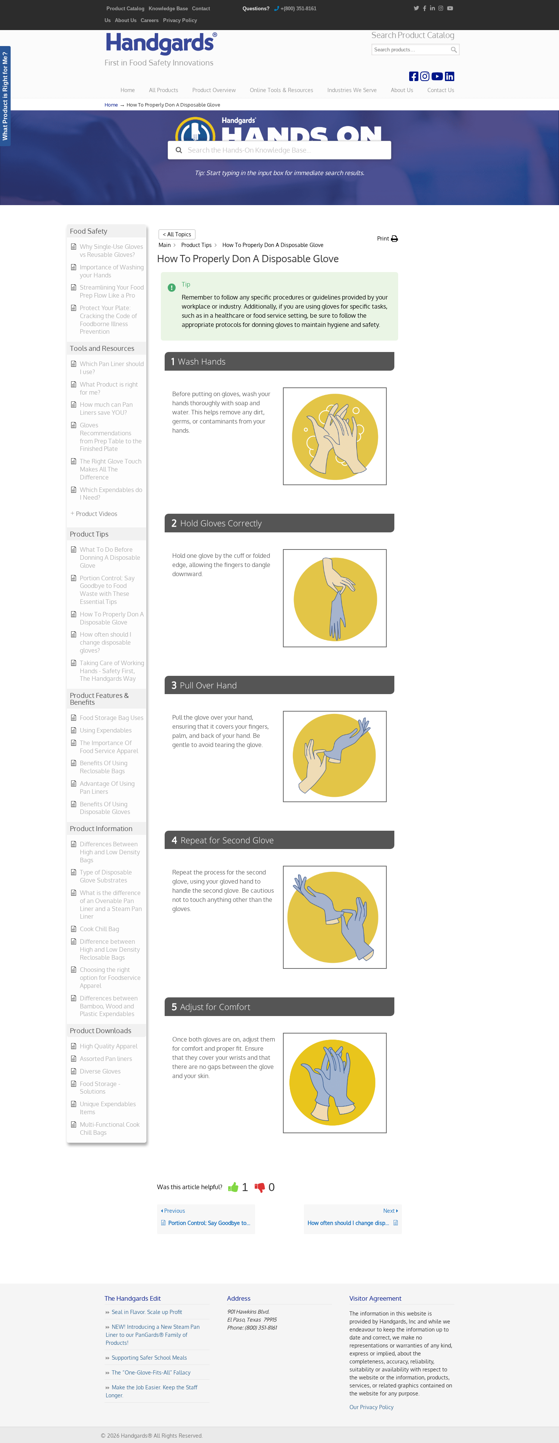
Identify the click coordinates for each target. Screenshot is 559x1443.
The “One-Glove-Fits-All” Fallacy (151, 1373)
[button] (387, 238)
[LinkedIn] (432, 8)
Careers (150, 20)
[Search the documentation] (179, 150)
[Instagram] (441, 8)
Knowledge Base (168, 8)
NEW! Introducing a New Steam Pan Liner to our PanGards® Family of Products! (153, 1335)
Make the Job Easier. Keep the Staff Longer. (151, 1391)
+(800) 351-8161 (298, 8)
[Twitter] (416, 8)
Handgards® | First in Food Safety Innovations (162, 44)
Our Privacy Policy (371, 1407)
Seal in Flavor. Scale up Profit (147, 1312)
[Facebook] (424, 8)
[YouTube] (450, 8)
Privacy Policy (180, 20)
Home (111, 105)
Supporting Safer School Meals (149, 1358)
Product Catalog (125, 8)
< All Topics (177, 234)
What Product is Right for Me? (5, 96)
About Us (126, 20)
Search (454, 49)
